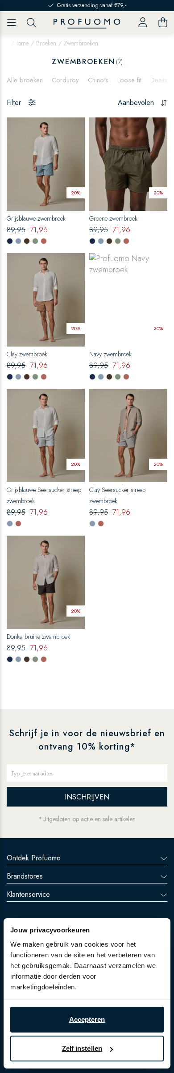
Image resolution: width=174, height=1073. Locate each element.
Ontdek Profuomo (34, 858)
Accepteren (87, 1019)
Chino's (98, 80)
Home (21, 43)
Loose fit (129, 80)
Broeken (46, 43)
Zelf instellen (82, 1048)
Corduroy (65, 80)
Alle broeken (25, 80)
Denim (159, 80)
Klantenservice (28, 894)
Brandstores (25, 876)
